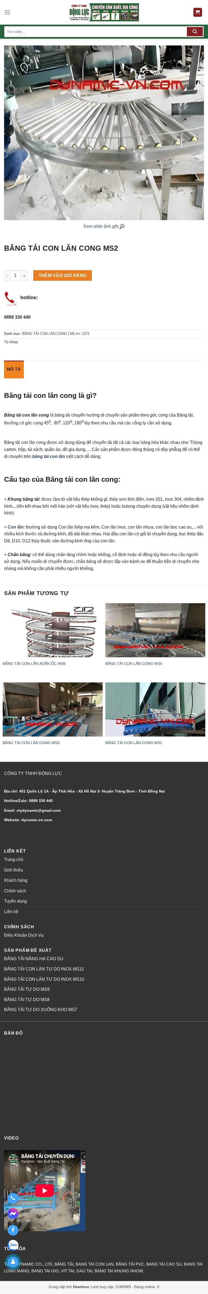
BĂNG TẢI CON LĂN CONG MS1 (133, 743)
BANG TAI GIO (45, 1271)
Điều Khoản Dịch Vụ (24, 935)
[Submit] (195, 31)
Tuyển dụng (15, 901)
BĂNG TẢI (63, 1264)
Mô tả (14, 369)
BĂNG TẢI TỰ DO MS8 (27, 999)
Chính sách (15, 891)
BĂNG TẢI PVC (130, 1264)
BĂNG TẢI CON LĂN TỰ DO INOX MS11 (44, 969)
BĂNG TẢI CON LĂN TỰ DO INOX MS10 (44, 979)
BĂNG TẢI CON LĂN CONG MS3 (31, 743)
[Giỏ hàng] (197, 12)
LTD (48, 1264)
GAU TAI (84, 1271)
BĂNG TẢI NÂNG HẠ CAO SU (33, 958)
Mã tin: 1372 (79, 334)
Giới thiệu (13, 870)
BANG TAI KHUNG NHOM (119, 1271)
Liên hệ (11, 911)
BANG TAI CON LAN (94, 1264)
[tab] (14, 369)
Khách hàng (15, 880)
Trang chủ (13, 859)
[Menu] (7, 12)
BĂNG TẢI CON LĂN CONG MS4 (133, 663)
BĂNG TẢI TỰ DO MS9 (27, 989)
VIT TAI (67, 1271)
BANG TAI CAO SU (164, 1264)
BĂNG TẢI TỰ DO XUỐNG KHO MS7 (40, 1009)
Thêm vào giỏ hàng (63, 275)
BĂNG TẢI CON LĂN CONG (44, 334)
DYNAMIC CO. (29, 1264)
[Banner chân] (104, 12)
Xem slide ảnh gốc (101, 226)
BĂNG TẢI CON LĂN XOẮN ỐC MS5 (34, 663)
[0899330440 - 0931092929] (13, 1198)
